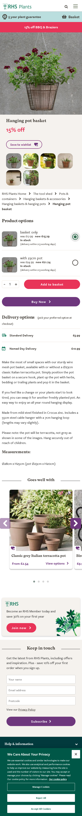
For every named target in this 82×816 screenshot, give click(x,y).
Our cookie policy (58, 779)
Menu (75, 6)
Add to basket (52, 284)
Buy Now (39, 301)
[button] (34, 581)
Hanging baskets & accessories (44, 198)
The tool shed (42, 193)
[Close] (76, 754)
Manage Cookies (41, 786)
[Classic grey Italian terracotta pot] (41, 520)
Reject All (41, 798)
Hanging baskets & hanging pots (24, 203)
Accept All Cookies (41, 808)
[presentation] (75, 523)
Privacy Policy (26, 709)
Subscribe (39, 721)
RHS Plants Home (14, 193)
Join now (19, 627)
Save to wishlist (20, 144)
